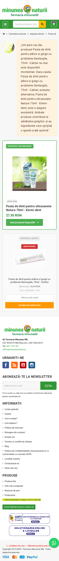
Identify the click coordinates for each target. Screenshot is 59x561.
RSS (14, 365)
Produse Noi (10, 481)
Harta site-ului (11, 468)
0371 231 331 (12, 346)
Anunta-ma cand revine (29, 305)
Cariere (8, 414)
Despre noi (10, 437)
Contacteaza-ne (12, 463)
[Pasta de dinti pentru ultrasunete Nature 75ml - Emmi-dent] (29, 173)
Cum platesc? (11, 423)
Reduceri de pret (12, 490)
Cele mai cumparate (14, 486)
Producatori (10, 495)
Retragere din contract (15, 432)
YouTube (23, 365)
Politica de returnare (14, 427)
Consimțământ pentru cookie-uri (19, 507)
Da (50, 385)
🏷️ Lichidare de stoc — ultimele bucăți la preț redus (29, 545)
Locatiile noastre (12, 459)
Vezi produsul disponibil (22, 222)
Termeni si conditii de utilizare (18, 441)
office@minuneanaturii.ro (14, 349)
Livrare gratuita (11, 409)
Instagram (32, 365)
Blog (7, 446)
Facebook (5, 365)
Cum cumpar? (11, 418)
